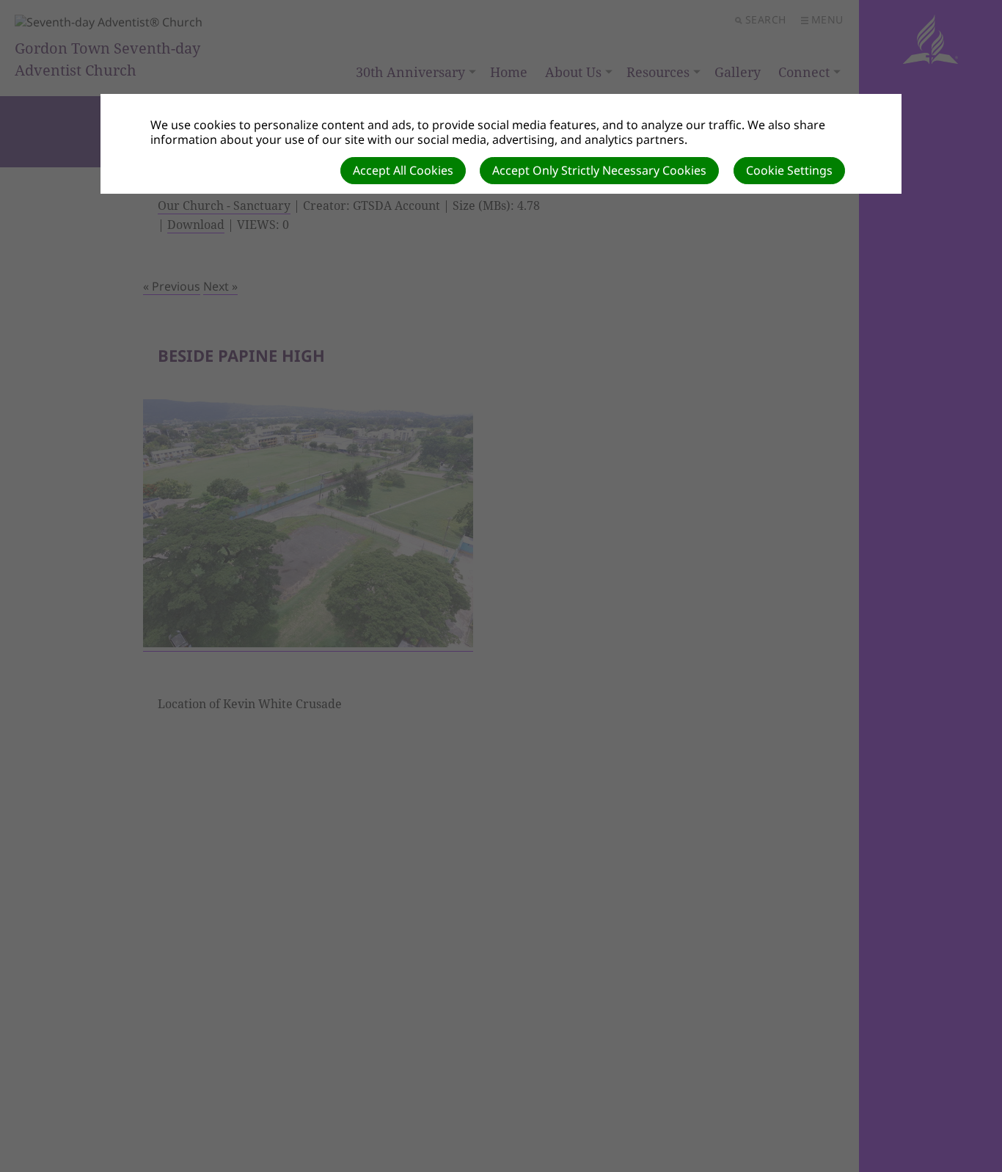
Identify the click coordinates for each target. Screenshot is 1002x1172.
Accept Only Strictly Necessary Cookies (599, 170)
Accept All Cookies (403, 170)
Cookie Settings (789, 170)
